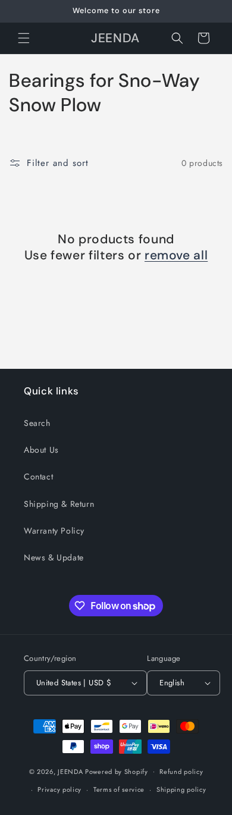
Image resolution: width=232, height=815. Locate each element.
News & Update (54, 557)
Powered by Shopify (116, 771)
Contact (38, 476)
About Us (41, 450)
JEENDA (70, 771)
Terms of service (119, 789)
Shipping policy (181, 789)
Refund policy (181, 771)
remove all (176, 255)
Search (37, 423)
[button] (24, 38)
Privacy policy (59, 789)
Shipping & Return (59, 504)
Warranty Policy (54, 531)
